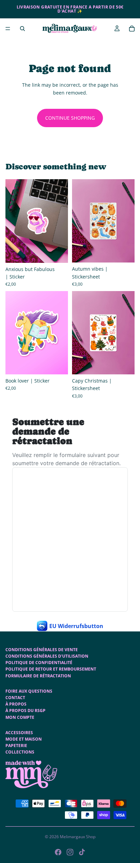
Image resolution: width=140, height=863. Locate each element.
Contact (15, 697)
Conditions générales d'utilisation (46, 656)
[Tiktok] (82, 852)
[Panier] (131, 28)
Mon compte (19, 717)
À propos (16, 704)
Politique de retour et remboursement (50, 669)
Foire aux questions (28, 691)
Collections (19, 752)
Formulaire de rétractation (38, 676)
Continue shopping (70, 118)
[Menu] (8, 28)
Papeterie (16, 745)
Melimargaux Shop (77, 837)
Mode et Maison (23, 739)
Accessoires (19, 732)
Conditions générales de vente (41, 650)
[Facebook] (58, 852)
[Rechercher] (22, 28)
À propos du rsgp (25, 710)
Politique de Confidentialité (38, 662)
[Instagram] (70, 852)
